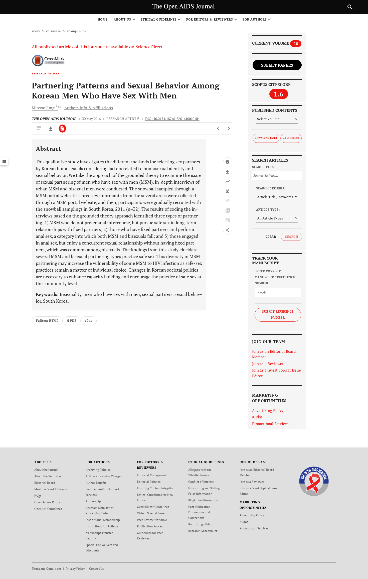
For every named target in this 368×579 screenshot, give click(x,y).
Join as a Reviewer (268, 363)
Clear (271, 237)
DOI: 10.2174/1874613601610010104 (172, 119)
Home (103, 19)
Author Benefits (96, 483)
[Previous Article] (218, 129)
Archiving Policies (98, 470)
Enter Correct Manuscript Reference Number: (275, 277)
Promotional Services (270, 423)
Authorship (93, 501)
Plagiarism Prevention (203, 500)
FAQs (37, 496)
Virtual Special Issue (150, 513)
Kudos (257, 416)
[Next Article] (228, 129)
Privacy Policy (75, 568)
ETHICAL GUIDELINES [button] (159, 19)
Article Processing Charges (104, 476)
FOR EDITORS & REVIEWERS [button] (209, 19)
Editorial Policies (148, 482)
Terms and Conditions (46, 568)
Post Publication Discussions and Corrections (199, 512)
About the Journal (46, 470)
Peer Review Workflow (152, 520)
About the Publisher (47, 476)
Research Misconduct (202, 531)
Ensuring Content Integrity (155, 488)
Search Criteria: (271, 188)
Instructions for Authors (102, 526)
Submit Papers (277, 65)
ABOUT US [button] (122, 19)
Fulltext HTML (47, 320)
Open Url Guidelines (48, 509)
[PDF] (62, 129)
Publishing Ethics (200, 524)
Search (291, 237)
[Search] (350, 7)
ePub (88, 320)
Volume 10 (53, 31)
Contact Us (96, 568)
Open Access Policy (47, 502)
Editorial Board (44, 483)
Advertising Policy (268, 410)
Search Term (263, 167)
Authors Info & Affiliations (88, 107)
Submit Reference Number (278, 314)
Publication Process (150, 526)
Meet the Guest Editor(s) (50, 489)
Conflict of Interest (201, 482)
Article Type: (268, 209)
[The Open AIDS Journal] (314, 481)
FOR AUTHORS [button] (255, 19)
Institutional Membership (103, 520)
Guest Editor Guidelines (153, 507)
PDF (73, 320)
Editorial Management (152, 475)
